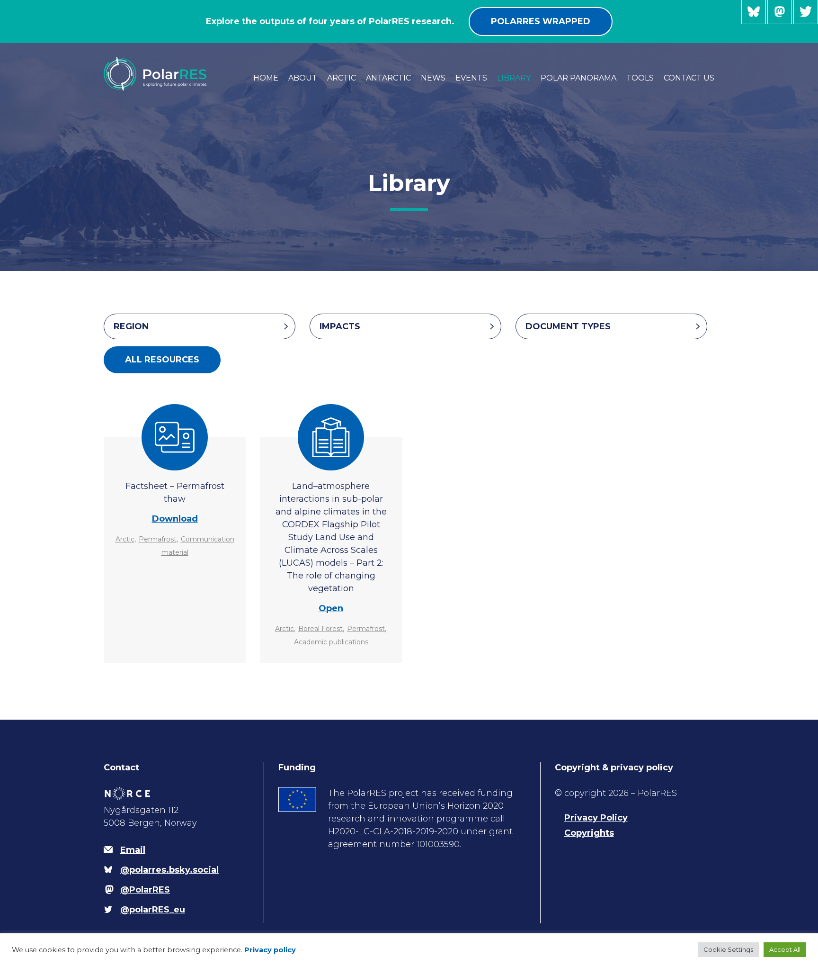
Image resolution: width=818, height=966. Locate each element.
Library (514, 77)
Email (132, 850)
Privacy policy (270, 950)
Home (265, 77)
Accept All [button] (784, 949)
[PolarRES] (155, 75)
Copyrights (589, 833)
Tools (640, 77)
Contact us (689, 77)
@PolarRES (779, 12)
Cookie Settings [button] (728, 949)
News (433, 77)
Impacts (340, 326)
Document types (568, 326)
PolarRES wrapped (540, 21)
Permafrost (158, 539)
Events (471, 77)
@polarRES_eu (805, 12)
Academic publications (331, 642)
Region (131, 326)
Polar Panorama (578, 77)
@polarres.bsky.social (753, 12)
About (302, 77)
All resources (162, 359)
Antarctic (388, 77)
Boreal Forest (320, 628)
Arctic (341, 77)
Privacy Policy (596, 818)
